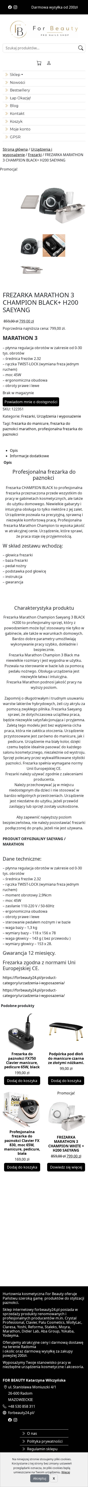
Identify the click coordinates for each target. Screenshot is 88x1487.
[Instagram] (15, 7)
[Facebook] (10, 7)
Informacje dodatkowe (29, 455)
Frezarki (35, 154)
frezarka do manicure (30, 423)
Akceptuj (39, 1478)
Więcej (65, 1472)
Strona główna (15, 149)
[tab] (47, 450)
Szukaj (81, 47)
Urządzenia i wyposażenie (59, 416)
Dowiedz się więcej (66, 1167)
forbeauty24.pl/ (21, 1412)
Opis (14, 450)
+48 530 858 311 (21, 1406)
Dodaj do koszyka (22, 1080)
